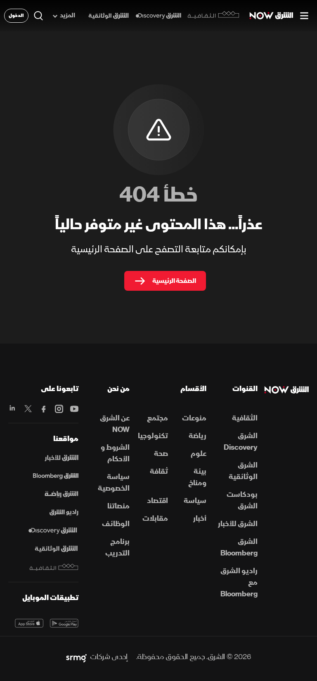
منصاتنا (118, 506)
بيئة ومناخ (197, 477)
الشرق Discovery (241, 441)
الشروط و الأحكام (115, 453)
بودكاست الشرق (242, 500)
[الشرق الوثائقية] (108, 16)
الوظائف (116, 524)
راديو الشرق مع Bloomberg (239, 582)
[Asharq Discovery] (52, 530)
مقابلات (155, 518)
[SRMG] (76, 657)
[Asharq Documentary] (56, 549)
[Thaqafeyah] (54, 567)
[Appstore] (29, 623)
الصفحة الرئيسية (174, 280)
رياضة (197, 436)
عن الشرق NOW (115, 424)
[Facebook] (43, 409)
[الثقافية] (213, 15)
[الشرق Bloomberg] (55, 476)
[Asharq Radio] (64, 512)
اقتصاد (157, 501)
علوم (198, 454)
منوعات (194, 418)
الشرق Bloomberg (239, 547)
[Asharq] (61, 458)
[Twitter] (28, 409)
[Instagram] (58, 409)
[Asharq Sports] (61, 494)
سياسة (195, 501)
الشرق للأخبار (238, 524)
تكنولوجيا (153, 436)
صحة (161, 454)
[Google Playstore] (64, 623)
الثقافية (245, 418)
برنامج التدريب (117, 547)
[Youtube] (74, 409)
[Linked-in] (12, 409)
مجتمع (157, 418)
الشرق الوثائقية (243, 471)
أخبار (199, 518)
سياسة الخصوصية (114, 482)
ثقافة (159, 471)
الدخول (16, 15)
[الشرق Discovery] (158, 16)
